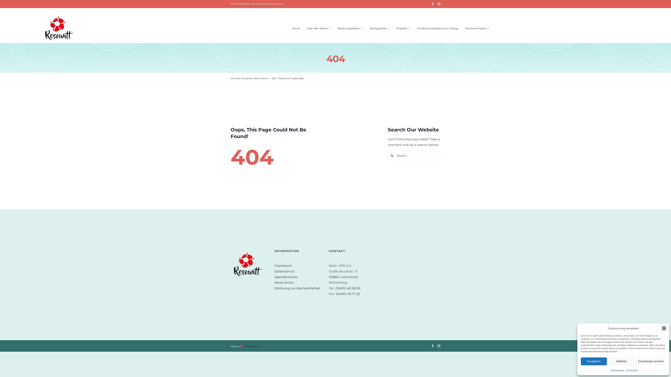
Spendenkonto (286, 277)
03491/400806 (242, 4)
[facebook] (432, 4)
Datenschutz (617, 370)
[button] (664, 328)
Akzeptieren (594, 361)
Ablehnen (621, 361)
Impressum (632, 370)
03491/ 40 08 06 (348, 288)
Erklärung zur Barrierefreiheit (297, 288)
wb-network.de (251, 346)
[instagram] (439, 4)
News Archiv (284, 282)
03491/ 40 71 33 (348, 294)
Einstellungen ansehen (651, 361)
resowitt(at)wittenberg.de (269, 4)
